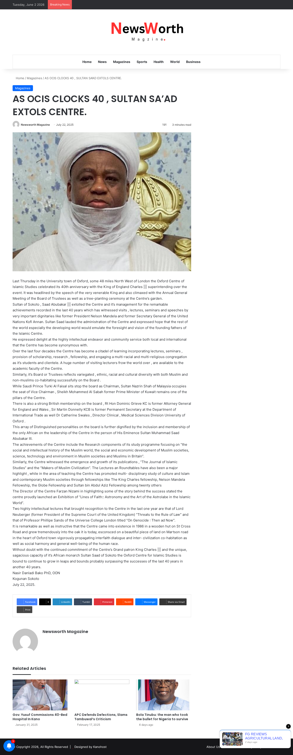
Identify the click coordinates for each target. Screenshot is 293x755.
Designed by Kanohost (90, 747)
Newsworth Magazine (35, 124)
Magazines (121, 62)
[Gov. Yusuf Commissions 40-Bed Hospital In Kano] (40, 694)
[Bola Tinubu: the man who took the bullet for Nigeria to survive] (163, 694)
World (175, 62)
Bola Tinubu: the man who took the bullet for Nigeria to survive (162, 716)
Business (193, 62)
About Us (213, 747)
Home (87, 62)
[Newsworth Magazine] (146, 32)
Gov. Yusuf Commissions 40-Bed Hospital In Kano (40, 716)
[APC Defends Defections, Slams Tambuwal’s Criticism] (101, 694)
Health (159, 62)
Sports (142, 62)
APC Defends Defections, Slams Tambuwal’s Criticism (101, 716)
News (102, 62)
